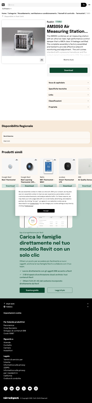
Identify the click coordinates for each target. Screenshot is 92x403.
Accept (46, 211)
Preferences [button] (29, 206)
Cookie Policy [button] (34, 203)
